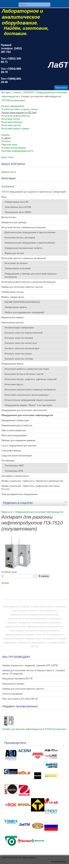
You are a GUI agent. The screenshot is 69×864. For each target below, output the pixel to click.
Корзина (5, 135)
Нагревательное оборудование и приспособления (30, 243)
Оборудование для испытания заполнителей (24, 410)
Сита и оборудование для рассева (18, 445)
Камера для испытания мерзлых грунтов (23, 689)
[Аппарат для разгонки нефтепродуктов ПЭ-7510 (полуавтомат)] (18, 568)
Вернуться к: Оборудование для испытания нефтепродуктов (32, 512)
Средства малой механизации (16, 455)
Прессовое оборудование (14, 435)
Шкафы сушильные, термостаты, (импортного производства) (32, 481)
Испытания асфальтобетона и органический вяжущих (28, 282)
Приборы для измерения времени (18, 440)
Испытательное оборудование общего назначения (30, 400)
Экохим (5, 583)
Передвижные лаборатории (15, 420)
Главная (17, 92)
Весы (4, 197)
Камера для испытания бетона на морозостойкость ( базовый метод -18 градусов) (33, 672)
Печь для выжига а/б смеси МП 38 (20, 699)
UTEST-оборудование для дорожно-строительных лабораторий (33, 191)
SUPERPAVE (8, 187)
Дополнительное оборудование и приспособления (30, 232)
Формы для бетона (14, 253)
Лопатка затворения (12, 693)
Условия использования (13, 147)
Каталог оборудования (12, 106)
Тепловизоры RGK (14, 471)
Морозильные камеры (12, 317)
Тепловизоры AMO (14, 465)
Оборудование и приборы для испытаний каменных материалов (31, 275)
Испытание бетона (10, 119)
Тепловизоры (8, 460)
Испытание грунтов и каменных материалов (23, 258)
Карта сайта (7, 157)
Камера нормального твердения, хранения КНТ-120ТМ (30, 665)
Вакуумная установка (13, 683)
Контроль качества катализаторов (22, 348)
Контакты (6, 141)
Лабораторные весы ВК (16, 202)
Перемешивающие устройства (16, 425)
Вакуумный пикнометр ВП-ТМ (17, 678)
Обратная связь (9, 144)
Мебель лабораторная (12, 297)
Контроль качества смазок (18, 353)
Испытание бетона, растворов (20, 237)
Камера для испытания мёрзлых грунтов (22, 287)
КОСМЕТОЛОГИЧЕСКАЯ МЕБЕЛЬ (22, 302)
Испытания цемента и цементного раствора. (27, 369)
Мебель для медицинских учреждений (24, 312)
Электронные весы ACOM (18, 207)
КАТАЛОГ (28, 92)
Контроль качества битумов (19, 338)
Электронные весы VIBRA (18, 212)
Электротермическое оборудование (19, 494)
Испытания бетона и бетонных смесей (24, 374)
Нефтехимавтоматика (12, 322)
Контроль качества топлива (19, 359)
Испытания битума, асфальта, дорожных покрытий (30, 379)
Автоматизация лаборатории (19, 327)
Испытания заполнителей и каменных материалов (30, 389)
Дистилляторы (8, 217)
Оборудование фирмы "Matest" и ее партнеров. (29, 405)
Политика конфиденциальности (17, 151)
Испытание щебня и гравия (15, 128)
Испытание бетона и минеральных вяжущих (23, 227)
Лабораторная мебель (16, 307)
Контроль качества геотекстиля (21, 343)
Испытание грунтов (11, 125)
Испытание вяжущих (11, 122)
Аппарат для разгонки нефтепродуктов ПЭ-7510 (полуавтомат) (34, 729)
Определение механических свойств (23, 248)
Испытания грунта (14, 384)
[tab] (65, 502)
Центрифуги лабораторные (15, 476)
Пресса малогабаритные (13, 430)
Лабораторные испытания (18, 268)
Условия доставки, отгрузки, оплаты (19, 109)
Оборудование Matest (12, 363)
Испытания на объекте (16, 263)
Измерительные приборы (14, 222)
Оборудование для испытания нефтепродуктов (27, 415)
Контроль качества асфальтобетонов (24, 333)
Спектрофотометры (11, 450)
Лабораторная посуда (12, 292)
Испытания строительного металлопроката (26, 395)
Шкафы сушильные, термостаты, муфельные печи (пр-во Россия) (30, 487)
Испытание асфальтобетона (15, 115)
